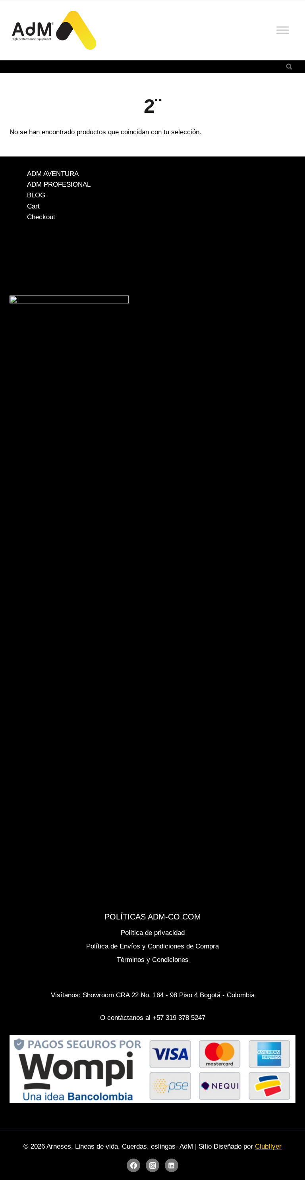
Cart (33, 206)
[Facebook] (133, 1165)
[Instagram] (152, 1165)
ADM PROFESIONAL (59, 184)
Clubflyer (268, 1146)
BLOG (36, 195)
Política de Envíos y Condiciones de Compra (152, 946)
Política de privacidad (153, 933)
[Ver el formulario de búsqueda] (289, 66)
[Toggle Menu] (282, 30)
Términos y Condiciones (153, 960)
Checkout (41, 217)
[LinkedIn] (171, 1165)
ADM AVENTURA (53, 174)
